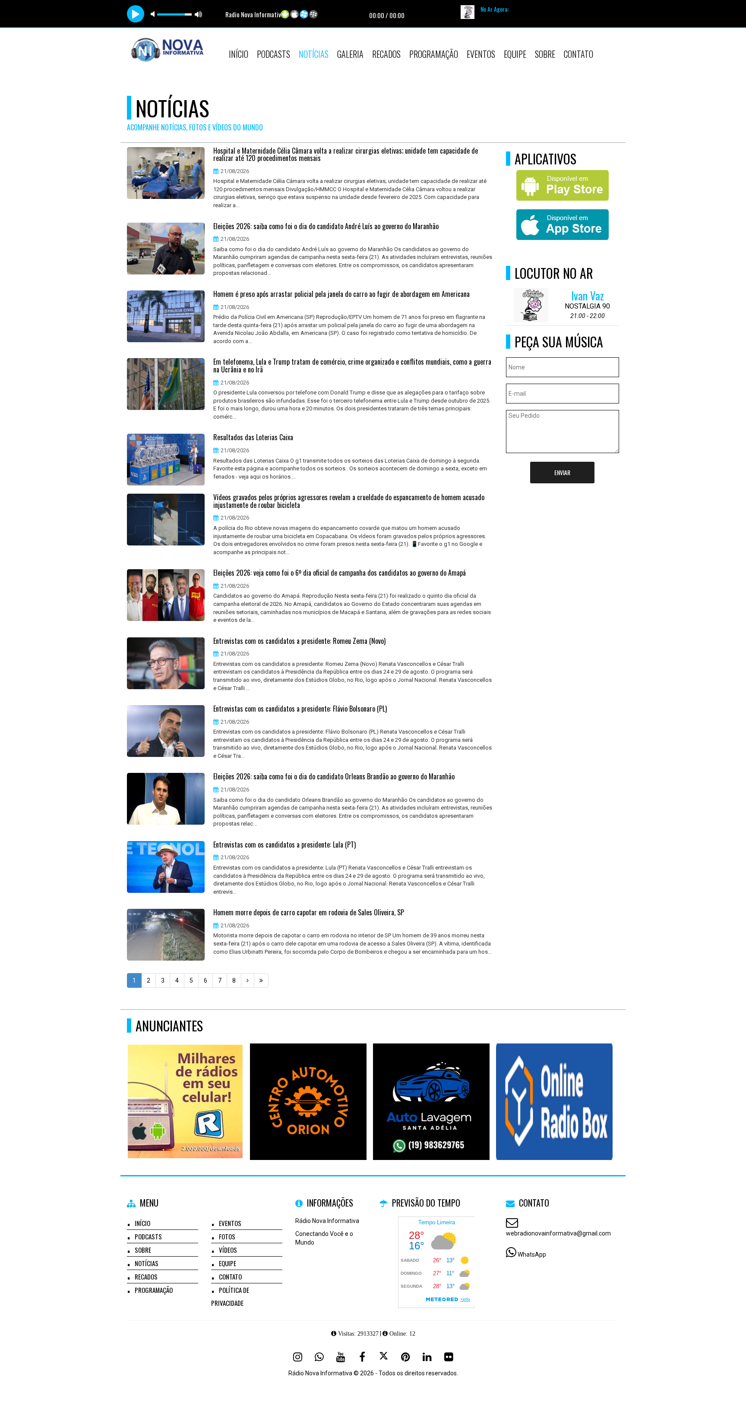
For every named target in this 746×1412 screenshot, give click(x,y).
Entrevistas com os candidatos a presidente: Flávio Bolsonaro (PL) (300, 709)
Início (238, 53)
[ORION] (308, 1086)
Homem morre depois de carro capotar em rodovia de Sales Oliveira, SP (308, 913)
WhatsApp (532, 1254)
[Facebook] (362, 1357)
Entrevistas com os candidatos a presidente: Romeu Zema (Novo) (299, 641)
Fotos (227, 1236)
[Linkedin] (427, 1357)
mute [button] (154, 14)
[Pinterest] (405, 1357)
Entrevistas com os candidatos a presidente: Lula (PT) (284, 845)
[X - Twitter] (384, 1357)
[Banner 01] (555, 1086)
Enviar (562, 472)
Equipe (515, 53)
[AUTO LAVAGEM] (431, 1086)
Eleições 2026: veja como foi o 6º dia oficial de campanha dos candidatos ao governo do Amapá (339, 573)
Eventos (481, 53)
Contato (578, 53)
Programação (433, 53)
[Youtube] (341, 1357)
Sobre (545, 53)
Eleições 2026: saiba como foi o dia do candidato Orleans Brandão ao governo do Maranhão (334, 777)
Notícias (314, 53)
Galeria (350, 53)
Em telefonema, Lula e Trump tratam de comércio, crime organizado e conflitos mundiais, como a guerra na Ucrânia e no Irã (352, 365)
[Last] (261, 980)
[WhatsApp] (319, 1357)
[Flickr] (448, 1357)
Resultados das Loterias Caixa (253, 437)
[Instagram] (297, 1357)
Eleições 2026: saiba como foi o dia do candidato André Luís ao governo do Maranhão (326, 226)
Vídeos (228, 1249)
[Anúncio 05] (185, 1086)
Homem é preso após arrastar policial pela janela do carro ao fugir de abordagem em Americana (341, 294)
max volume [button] (198, 14)
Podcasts (273, 53)
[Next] (247, 980)
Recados (386, 53)
